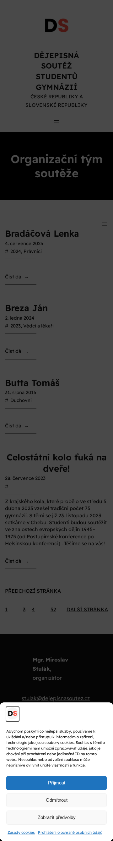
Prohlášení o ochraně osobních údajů (70, 832)
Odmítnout (56, 800)
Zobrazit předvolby (57, 817)
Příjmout (56, 782)
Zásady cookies (21, 832)
